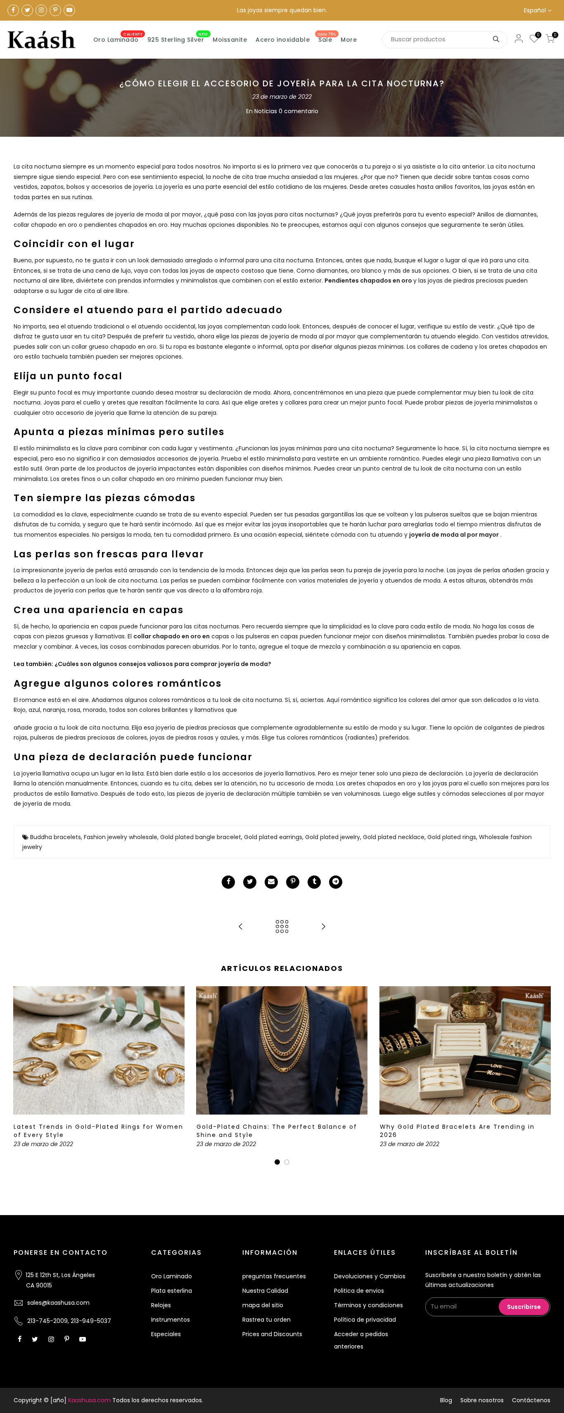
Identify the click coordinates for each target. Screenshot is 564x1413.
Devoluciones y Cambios (369, 1276)
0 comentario (298, 111)
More (349, 40)
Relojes (161, 1305)
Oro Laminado (118, 38)
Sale (327, 38)
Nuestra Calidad (265, 1291)
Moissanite (230, 40)
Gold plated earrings (273, 837)
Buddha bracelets (55, 837)
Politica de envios (359, 1291)
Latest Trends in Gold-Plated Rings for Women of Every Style (98, 1131)
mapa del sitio (262, 1305)
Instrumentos (170, 1319)
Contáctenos (531, 1400)
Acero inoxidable (283, 40)
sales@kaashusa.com (58, 1303)
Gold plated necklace (393, 837)
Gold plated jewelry (332, 837)
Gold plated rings (451, 837)
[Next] (542, 1076)
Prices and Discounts (272, 1334)
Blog (446, 1400)
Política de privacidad (365, 1319)
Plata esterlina (171, 1291)
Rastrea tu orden (266, 1319)
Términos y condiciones (368, 1305)
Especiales (166, 1334)
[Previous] (22, 1076)
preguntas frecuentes (274, 1276)
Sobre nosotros (482, 1400)
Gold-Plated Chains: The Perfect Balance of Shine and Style (277, 1131)
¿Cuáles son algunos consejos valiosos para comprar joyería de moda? (163, 664)
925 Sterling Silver (177, 38)
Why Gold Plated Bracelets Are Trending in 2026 (457, 1131)
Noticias (265, 111)
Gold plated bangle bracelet (200, 837)
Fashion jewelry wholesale (120, 837)
